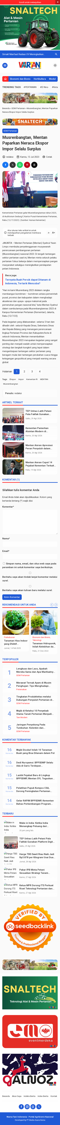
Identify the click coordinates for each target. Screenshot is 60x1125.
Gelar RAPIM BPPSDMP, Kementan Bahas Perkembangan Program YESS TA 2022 (35, 803)
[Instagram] (27, 1106)
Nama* (6, 538)
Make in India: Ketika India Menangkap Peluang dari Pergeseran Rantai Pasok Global (37, 826)
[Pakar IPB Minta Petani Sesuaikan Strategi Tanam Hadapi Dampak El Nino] (11, 873)
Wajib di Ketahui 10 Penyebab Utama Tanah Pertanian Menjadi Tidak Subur (34, 714)
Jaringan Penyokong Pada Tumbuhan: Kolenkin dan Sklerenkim (30, 727)
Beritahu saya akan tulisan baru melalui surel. (27, 590)
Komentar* (8, 506)
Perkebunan (9, 637)
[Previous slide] (52, 604)
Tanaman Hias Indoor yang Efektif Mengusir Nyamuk (16, 644)
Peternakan (21, 689)
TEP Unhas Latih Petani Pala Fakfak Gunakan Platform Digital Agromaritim (37, 841)
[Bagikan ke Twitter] (13, 165)
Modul (52, 79)
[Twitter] (38, 1106)
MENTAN (44, 379)
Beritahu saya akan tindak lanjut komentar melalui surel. (29, 579)
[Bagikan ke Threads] (34, 165)
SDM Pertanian (10, 131)
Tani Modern (21, 717)
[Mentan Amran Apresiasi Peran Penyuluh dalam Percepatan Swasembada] (13, 450)
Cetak (49, 157)
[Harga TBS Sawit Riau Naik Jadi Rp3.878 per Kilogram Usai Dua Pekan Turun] (11, 858)
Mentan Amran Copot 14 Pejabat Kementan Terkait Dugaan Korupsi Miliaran (40, 465)
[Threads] (33, 1106)
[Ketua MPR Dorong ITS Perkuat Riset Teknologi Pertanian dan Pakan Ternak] (11, 889)
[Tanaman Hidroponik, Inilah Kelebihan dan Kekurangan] (44, 622)
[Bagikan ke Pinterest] (27, 165)
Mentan (31, 257)
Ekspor (13, 379)
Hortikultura (40, 79)
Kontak (54, 1096)
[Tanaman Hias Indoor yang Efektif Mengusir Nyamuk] (15, 622)
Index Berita (43, 1096)
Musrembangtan (10, 384)
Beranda (6, 1096)
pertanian (35, 250)
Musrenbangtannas (38, 308)
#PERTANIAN (30, 87)
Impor (21, 379)
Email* (5, 551)
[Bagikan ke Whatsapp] (20, 165)
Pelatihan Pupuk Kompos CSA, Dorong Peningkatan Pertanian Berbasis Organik (33, 791)
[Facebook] (21, 1106)
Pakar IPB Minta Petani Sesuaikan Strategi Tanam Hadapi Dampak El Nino (33, 873)
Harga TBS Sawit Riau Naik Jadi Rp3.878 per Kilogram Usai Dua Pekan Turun (36, 857)
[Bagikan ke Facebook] (5, 165)
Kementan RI (32, 379)
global (5, 362)
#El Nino (44, 87)
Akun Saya (16, 1096)
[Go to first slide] (56, 604)
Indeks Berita (29, 1096)
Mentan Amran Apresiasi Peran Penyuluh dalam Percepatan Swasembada (40, 448)
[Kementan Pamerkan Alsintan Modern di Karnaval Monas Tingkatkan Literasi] (13, 432)
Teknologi (36, 640)
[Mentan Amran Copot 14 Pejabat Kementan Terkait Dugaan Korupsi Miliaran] (13, 467)
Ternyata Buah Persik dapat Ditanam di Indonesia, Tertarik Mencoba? (28, 281)
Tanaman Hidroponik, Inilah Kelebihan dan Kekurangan (44, 646)
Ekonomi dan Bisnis (20, 79)
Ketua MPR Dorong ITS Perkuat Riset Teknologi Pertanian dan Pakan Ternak (36, 888)
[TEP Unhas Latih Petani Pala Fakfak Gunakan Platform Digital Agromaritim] (13, 415)
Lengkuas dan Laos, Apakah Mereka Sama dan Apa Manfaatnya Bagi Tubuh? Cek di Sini (35, 671)
